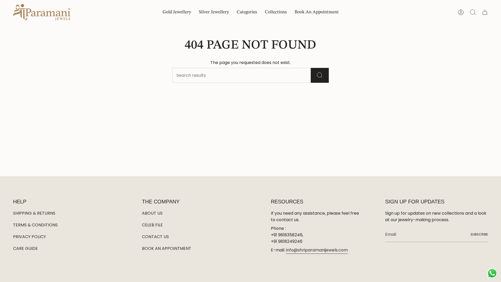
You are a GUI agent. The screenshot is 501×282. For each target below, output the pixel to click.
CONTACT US (155, 237)
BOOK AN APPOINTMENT (166, 248)
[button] (247, 12)
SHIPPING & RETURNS (34, 213)
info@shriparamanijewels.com (317, 250)
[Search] (320, 75)
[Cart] (485, 12)
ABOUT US (152, 213)
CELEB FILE (152, 225)
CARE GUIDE (25, 248)
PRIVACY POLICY (29, 237)
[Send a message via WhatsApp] (492, 273)
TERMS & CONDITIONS (35, 225)
